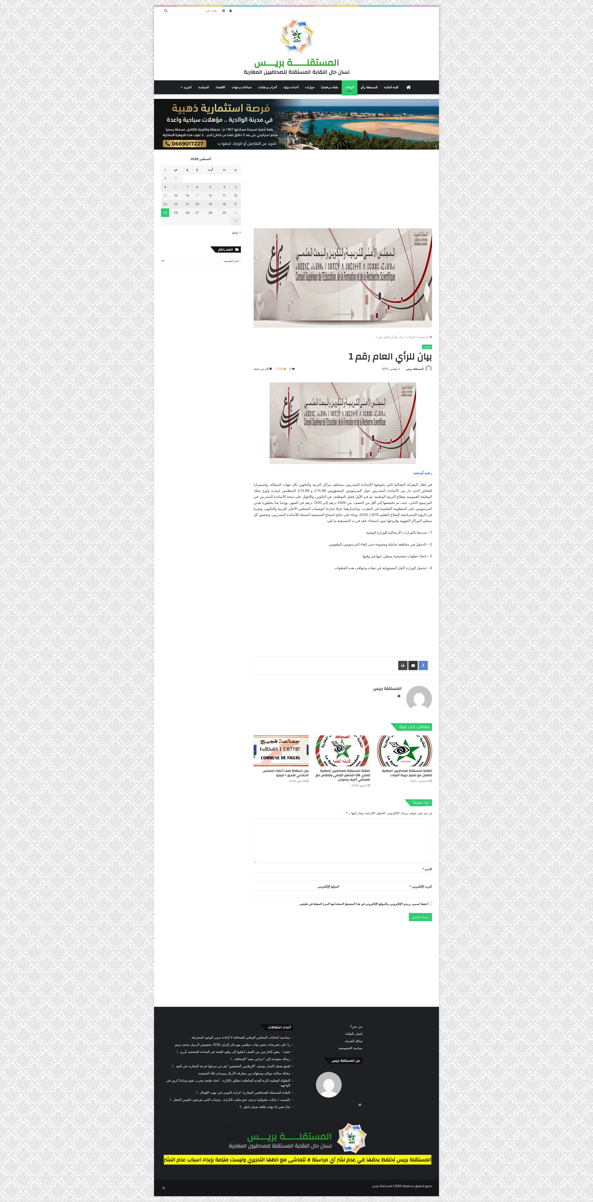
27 (197, 212)
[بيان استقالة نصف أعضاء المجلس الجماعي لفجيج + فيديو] (281, 750)
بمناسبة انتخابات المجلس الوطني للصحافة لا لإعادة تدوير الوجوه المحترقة (241, 1037)
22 (176, 204)
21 (187, 204)
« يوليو (236, 232)
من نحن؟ (356, 1026)
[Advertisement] (343, 189)
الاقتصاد (220, 87)
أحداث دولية (291, 87)
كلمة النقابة (391, 87)
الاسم (427, 869)
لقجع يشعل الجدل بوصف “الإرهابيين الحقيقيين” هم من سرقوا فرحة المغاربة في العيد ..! (231, 1066)
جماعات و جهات (242, 87)
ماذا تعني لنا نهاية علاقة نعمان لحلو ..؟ (265, 1107)
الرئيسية (423, 337)
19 (210, 204)
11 (224, 195)
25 (224, 212)
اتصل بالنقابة (354, 1034)
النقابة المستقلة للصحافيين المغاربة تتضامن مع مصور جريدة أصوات (407, 773)
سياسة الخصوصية (350, 1048)
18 (224, 204)
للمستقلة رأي (369, 87)
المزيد (188, 87)
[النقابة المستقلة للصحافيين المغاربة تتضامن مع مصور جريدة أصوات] (404, 750)
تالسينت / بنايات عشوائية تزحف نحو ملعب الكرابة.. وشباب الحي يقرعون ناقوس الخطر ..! (230, 1100)
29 (176, 212)
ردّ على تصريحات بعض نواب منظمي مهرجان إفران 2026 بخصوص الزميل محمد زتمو (232, 1044)
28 (187, 212)
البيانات (349, 87)
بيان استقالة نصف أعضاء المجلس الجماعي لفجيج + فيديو (286, 773)
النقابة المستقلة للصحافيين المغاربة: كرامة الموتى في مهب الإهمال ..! (243, 1092)
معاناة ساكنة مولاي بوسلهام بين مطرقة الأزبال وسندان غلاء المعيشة (244, 1073)
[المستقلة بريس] (296, 36)
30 (165, 212)
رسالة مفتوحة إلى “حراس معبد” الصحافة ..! (260, 1059)
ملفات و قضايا (329, 87)
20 (197, 204)
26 (210, 212)
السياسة (203, 87)
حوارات (310, 87)
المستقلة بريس (415, 368)
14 (187, 195)
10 (235, 195)
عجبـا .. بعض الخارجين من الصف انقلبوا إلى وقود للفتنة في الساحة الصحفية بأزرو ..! (233, 1052)
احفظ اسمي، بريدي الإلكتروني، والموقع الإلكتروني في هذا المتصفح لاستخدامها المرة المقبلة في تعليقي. (363, 904)
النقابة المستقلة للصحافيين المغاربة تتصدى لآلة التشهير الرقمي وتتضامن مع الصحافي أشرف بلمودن (343, 775)
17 (235, 204)
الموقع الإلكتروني (328, 886)
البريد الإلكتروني (421, 886)
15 (175, 195)
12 (210, 195)
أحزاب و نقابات (267, 87)
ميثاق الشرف (353, 1041)
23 (165, 204)
